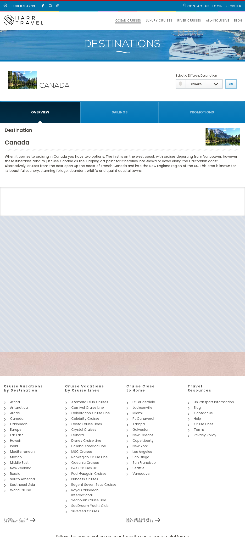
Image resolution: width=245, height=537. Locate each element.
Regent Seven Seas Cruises (94, 484)
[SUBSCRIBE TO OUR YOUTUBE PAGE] (50, 6)
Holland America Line (88, 446)
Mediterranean (22, 451)
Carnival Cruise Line (87, 407)
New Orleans (143, 435)
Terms (199, 429)
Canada (16, 418)
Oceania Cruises (85, 462)
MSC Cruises (81, 451)
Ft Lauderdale (144, 402)
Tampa (139, 424)
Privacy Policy (205, 435)
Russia (15, 473)
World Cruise (20, 490)
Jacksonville (142, 407)
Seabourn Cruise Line (88, 500)
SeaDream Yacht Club (90, 505)
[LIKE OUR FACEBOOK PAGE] (43, 6)
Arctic (15, 413)
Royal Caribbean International (85, 493)
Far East (16, 435)
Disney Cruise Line (86, 440)
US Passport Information (214, 402)
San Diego (141, 457)
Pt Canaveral (143, 418)
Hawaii (15, 440)
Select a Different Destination (196, 75)
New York (140, 446)
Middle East (19, 462)
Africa (15, 402)
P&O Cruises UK (84, 468)
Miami (138, 413)
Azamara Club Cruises (89, 402)
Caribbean (19, 424)
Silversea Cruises (85, 511)
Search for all (16, 520)
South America (22, 479)
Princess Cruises (84, 479)
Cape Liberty (143, 440)
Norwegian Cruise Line (89, 457)
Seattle (139, 468)
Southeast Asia (22, 484)
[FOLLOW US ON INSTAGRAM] (57, 6)
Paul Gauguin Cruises (88, 473)
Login (217, 6)
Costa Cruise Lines (86, 424)
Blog (238, 20)
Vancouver (142, 473)
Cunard (77, 435)
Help (197, 418)
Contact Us (198, 6)
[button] (110, 20)
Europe (16, 429)
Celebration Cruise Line (90, 413)
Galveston (141, 429)
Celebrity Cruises (85, 418)
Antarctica (19, 407)
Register (233, 6)
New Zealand (20, 468)
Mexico (16, 457)
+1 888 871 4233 (21, 6)
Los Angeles (142, 451)
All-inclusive (217, 20)
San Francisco (144, 462)
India (14, 446)
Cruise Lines (203, 424)
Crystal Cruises (83, 429)
